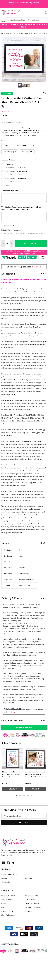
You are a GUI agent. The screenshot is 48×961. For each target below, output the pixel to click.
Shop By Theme (31, 896)
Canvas (7, 185)
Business (28, 911)
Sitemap (28, 878)
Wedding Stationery (33, 907)
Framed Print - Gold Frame (15, 178)
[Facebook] (3, 863)
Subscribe (24, 823)
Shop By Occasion (8, 896)
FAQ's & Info (6, 878)
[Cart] (46, 12)
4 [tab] (28, 796)
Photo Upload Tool (9, 874)
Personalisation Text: (9, 191)
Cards (3, 903)
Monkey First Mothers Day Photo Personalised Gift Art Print (11, 774)
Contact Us (5, 882)
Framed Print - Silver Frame (16, 182)
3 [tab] (24, 796)
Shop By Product (8, 915)
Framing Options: (9, 160)
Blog (27, 874)
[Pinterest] (13, 863)
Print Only (9, 164)
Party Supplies (7, 911)
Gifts (3, 907)
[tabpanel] (12, 770)
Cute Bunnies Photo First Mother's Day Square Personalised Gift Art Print (35, 774)
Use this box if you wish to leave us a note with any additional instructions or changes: (21, 208)
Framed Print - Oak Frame (15, 175)
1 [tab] (16, 796)
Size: (4, 140)
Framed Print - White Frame (16, 171)
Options (13, 789)
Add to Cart (30, 243)
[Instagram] (8, 863)
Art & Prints (30, 900)
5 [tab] (31, 796)
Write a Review (7, 111)
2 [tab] (20, 796)
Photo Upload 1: (7, 226)
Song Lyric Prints (32, 903)
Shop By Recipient (8, 900)
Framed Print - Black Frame (16, 168)
